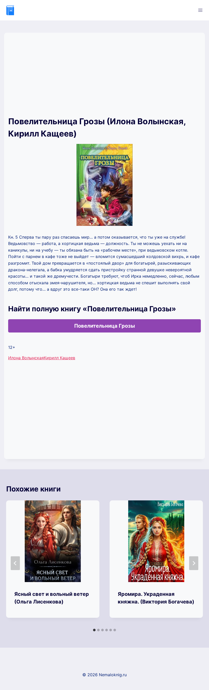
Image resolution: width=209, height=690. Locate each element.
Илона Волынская (26, 357)
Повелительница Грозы (104, 326)
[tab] (94, 630)
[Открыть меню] (200, 10)
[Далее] (193, 563)
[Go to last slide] (15, 563)
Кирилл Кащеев (59, 357)
